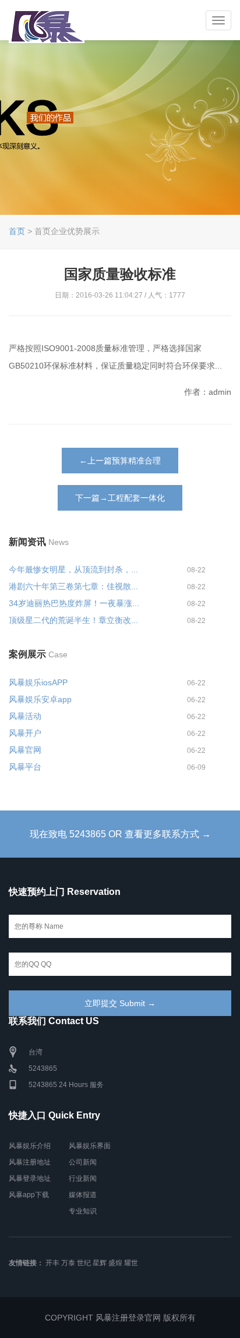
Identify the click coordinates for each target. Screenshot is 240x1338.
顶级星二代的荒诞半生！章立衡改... (73, 620)
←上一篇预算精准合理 (120, 460)
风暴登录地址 (30, 1178)
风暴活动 (25, 716)
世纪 (84, 1263)
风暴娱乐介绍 (30, 1146)
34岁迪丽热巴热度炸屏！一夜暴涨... (74, 603)
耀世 (131, 1263)
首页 (17, 231)
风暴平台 (25, 766)
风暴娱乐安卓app (40, 699)
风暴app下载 (29, 1195)
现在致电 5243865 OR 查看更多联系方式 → (120, 834)
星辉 (100, 1263)
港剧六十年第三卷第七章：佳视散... (73, 586)
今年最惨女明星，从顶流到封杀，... (73, 569)
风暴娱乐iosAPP (38, 682)
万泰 (68, 1263)
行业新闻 (83, 1178)
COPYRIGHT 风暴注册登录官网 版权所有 (120, 1317)
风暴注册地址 (30, 1162)
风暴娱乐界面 (90, 1146)
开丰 (52, 1263)
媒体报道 (83, 1195)
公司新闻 (83, 1162)
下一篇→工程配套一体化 (120, 497)
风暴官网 (25, 750)
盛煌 (115, 1263)
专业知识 (83, 1211)
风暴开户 (25, 733)
